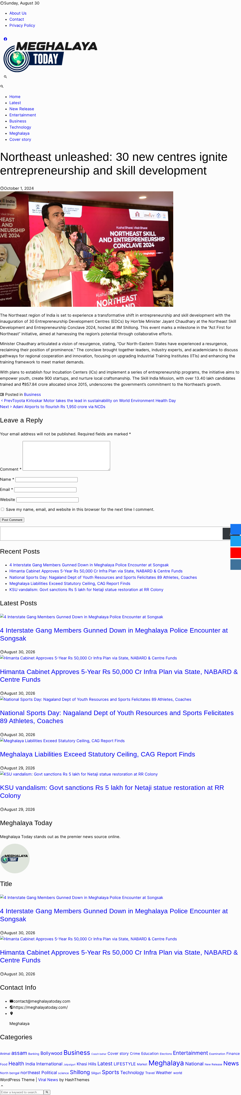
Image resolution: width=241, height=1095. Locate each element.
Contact (16, 19)
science (63, 1073)
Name (7, 479)
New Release (21, 108)
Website (7, 499)
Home (14, 96)
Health (16, 1063)
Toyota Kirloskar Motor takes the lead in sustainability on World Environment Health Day (90, 400)
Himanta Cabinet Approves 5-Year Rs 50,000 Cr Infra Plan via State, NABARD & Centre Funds (96, 571)
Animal (5, 1054)
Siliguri (96, 1073)
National (194, 1064)
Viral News (48, 1079)
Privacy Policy (22, 25)
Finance (233, 1053)
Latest (15, 102)
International (49, 1064)
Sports (110, 1072)
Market (142, 1064)
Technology (20, 127)
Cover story (20, 139)
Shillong (80, 1072)
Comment (10, 469)
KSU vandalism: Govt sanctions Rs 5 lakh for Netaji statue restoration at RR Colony (86, 589)
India (30, 1063)
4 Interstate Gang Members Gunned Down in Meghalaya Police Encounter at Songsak (89, 565)
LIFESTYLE (125, 1063)
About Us (18, 13)
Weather (164, 1072)
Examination (217, 1054)
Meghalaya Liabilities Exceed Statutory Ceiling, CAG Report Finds (69, 583)
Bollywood (51, 1053)
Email (6, 489)
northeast (30, 1072)
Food (3, 1064)
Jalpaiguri (70, 1064)
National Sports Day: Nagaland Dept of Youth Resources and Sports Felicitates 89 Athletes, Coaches (103, 577)
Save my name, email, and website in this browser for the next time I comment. (80, 509)
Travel (150, 1073)
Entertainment (22, 115)
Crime (135, 1054)
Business (17, 121)
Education (150, 1053)
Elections (166, 1054)
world (177, 1073)
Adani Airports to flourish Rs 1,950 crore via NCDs (52, 406)
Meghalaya (19, 133)
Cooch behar (98, 1054)
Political (49, 1072)
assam (19, 1053)
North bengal (9, 1073)
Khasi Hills (86, 1063)
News (231, 1063)
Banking (33, 1054)
